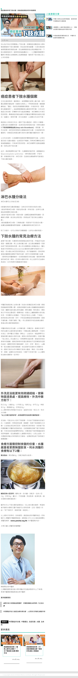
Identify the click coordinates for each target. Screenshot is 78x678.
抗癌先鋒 (32, 622)
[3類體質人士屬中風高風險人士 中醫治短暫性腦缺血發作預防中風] (49, 27)
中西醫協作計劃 (14, 622)
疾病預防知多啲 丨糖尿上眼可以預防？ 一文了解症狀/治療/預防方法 (11, 650)
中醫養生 (24, 622)
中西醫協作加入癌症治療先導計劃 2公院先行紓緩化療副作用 (24, 611)
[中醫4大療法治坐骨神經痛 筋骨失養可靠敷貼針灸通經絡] (49, 19)
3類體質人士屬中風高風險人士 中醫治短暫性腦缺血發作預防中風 (65, 28)
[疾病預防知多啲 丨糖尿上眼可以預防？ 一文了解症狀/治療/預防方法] (11, 640)
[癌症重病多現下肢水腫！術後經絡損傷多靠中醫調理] (23, 24)
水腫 (38, 622)
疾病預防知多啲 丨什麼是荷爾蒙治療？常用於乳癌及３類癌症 (34, 649)
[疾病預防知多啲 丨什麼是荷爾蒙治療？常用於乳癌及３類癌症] (34, 640)
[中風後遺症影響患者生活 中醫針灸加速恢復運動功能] (49, 36)
